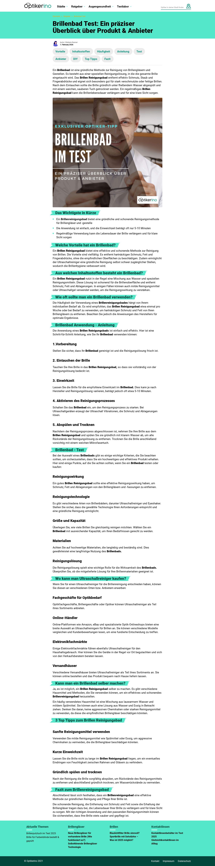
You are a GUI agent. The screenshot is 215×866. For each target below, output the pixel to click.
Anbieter (60, 59)
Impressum (168, 861)
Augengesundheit (100, 6)
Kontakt (155, 861)
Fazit (107, 59)
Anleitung (123, 51)
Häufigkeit (103, 51)
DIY (75, 59)
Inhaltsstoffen (81, 51)
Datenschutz (184, 861)
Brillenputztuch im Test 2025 (41, 833)
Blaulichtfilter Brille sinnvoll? (125, 833)
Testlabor (123, 6)
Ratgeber (76, 6)
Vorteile (60, 51)
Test (139, 51)
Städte (61, 6)
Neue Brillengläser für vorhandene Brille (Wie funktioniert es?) (80, 836)
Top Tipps (91, 59)
